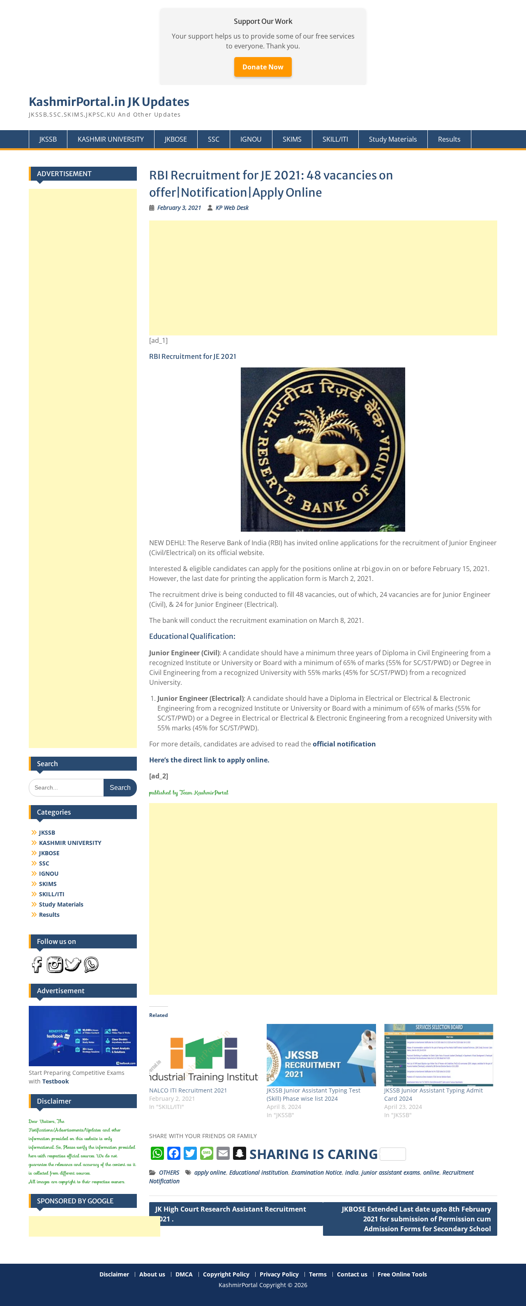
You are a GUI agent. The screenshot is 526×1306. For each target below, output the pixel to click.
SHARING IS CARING (313, 1154)
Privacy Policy (279, 1274)
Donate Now (263, 66)
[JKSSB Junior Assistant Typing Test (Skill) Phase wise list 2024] (321, 1055)
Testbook (55, 1081)
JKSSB (48, 139)
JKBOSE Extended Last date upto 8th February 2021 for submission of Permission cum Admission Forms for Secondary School (416, 1219)
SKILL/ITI (335, 139)
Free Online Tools (402, 1274)
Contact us (352, 1274)
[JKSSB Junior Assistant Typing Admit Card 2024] (439, 1055)
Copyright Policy (226, 1274)
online (431, 1172)
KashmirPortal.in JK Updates (109, 101)
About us (152, 1274)
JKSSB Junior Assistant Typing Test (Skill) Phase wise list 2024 (313, 1094)
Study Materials (393, 139)
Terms (318, 1274)
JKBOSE (176, 139)
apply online (210, 1172)
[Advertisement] (323, 277)
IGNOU (251, 139)
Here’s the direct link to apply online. (209, 759)
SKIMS (292, 139)
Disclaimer (114, 1274)
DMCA (184, 1274)
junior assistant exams (391, 1172)
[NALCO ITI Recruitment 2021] (203, 1055)
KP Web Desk (232, 207)
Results (449, 139)
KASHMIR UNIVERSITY (111, 139)
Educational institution (258, 1172)
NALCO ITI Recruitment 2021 (188, 1090)
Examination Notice (316, 1172)
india (351, 1172)
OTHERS (169, 1172)
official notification (344, 743)
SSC (213, 139)
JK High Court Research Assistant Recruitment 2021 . (230, 1214)
